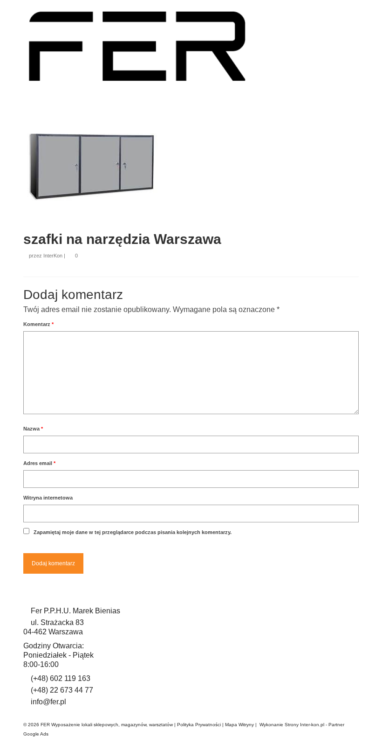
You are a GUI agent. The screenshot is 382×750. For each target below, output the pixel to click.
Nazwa (33, 428)
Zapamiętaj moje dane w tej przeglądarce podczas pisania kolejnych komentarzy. (133, 532)
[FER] (191, 46)
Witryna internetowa (48, 497)
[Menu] (348, 85)
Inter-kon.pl (312, 724)
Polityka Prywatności (199, 724)
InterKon (52, 255)
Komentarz (38, 324)
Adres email (39, 463)
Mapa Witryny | (242, 724)
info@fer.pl (48, 702)
